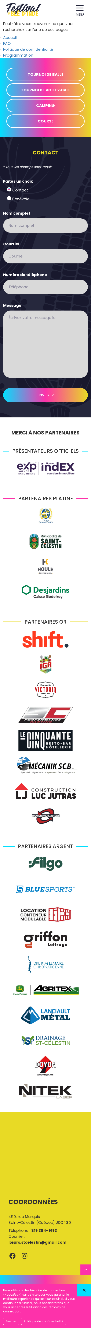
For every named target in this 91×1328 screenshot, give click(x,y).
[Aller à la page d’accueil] (24, 10)
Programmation (18, 55)
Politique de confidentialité (28, 49)
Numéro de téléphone (25, 274)
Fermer (11, 1321)
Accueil (10, 37)
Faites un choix (18, 181)
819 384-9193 (44, 1230)
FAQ (7, 43)
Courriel (11, 244)
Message (12, 305)
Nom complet (16, 213)
